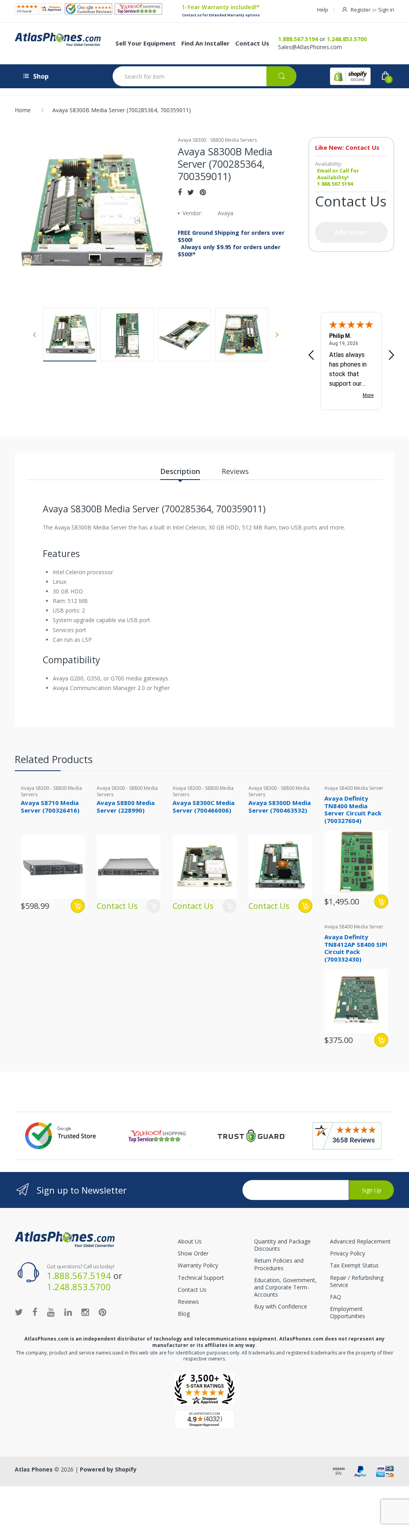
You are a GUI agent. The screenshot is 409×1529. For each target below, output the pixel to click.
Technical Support (201, 1277)
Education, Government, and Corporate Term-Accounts (285, 1287)
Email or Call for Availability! (338, 174)
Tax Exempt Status (354, 1265)
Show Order (193, 1253)
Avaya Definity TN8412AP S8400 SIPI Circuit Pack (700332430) (355, 948)
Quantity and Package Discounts (282, 1244)
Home (23, 110)
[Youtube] (51, 1311)
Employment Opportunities (347, 1312)
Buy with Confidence (280, 1306)
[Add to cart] (78, 906)
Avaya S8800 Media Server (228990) (126, 806)
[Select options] (305, 906)
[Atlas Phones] (65, 1238)
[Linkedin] (68, 1311)
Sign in (386, 9)
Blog (184, 1313)
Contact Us (192, 1289)
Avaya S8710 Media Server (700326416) (50, 806)
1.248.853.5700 (347, 39)
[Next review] (391, 356)
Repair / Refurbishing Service (356, 1281)
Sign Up (371, 1190)
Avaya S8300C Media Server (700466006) (203, 806)
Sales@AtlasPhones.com (310, 47)
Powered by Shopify (108, 1469)
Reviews (188, 1301)
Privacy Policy (347, 1253)
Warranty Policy (198, 1265)
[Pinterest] (203, 192)
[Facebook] (180, 192)
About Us (190, 1241)
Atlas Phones (34, 1469)
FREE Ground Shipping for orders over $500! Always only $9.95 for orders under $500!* (231, 243)
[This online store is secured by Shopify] (350, 76)
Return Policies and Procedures (279, 1264)
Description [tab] (180, 471)
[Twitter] (190, 192)
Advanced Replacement (360, 1241)
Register (361, 9)
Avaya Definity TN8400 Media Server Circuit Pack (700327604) (352, 809)
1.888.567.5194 (298, 39)
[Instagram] (85, 1311)
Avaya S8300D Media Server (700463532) (279, 806)
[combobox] (204, 76)
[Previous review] (311, 356)
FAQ (335, 1297)
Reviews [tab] (235, 471)
